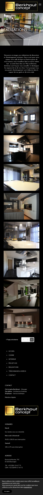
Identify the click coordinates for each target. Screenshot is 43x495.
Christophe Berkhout (12, 389)
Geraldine (8, 391)
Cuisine (9, 82)
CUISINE (11, 355)
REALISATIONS (13, 367)
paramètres (28, 487)
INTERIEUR (12, 359)
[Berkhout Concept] (21, 6)
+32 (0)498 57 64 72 (16, 467)
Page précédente (12, 339)
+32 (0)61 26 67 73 (14, 465)
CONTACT (12, 375)
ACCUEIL (11, 351)
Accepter (7, 491)
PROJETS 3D (13, 363)
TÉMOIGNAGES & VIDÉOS (17, 371)
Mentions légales (10, 397)
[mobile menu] (40, 4)
